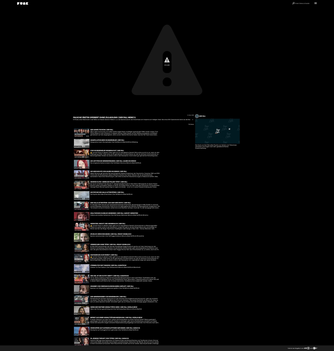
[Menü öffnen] (315, 3)
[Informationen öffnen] (193, 120)
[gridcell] (133, 133)
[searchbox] (304, 3)
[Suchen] (293, 3)
